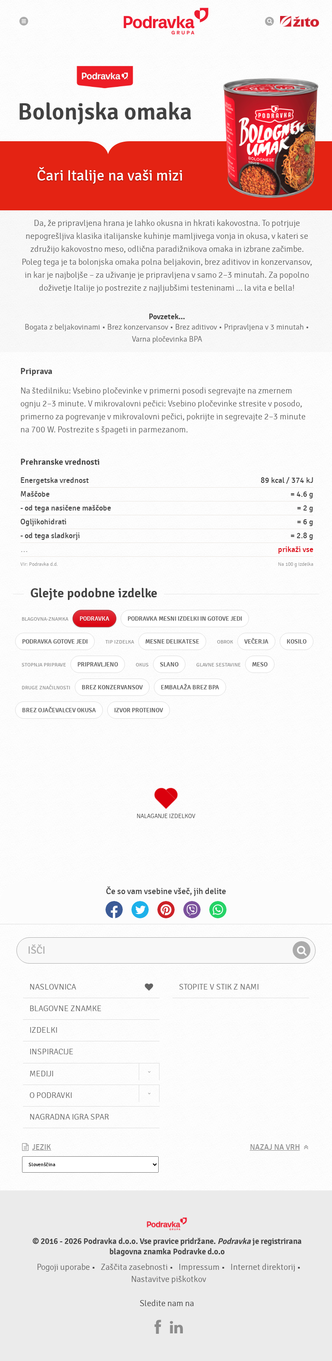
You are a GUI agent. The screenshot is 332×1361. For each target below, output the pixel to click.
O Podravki (50, 1095)
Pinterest (166, 909)
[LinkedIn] (176, 1326)
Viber (192, 909)
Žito (299, 21)
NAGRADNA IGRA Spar (69, 1117)
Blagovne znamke (65, 1008)
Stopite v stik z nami (219, 987)
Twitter (140, 909)
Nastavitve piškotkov (168, 1279)
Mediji (41, 1074)
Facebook (114, 909)
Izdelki (43, 1030)
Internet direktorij (262, 1267)
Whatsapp (218, 909)
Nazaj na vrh (275, 1147)
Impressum (199, 1267)
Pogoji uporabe (63, 1267)
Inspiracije (51, 1051)
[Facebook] (157, 1326)
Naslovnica (52, 987)
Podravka (166, 21)
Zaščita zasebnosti (134, 1267)
